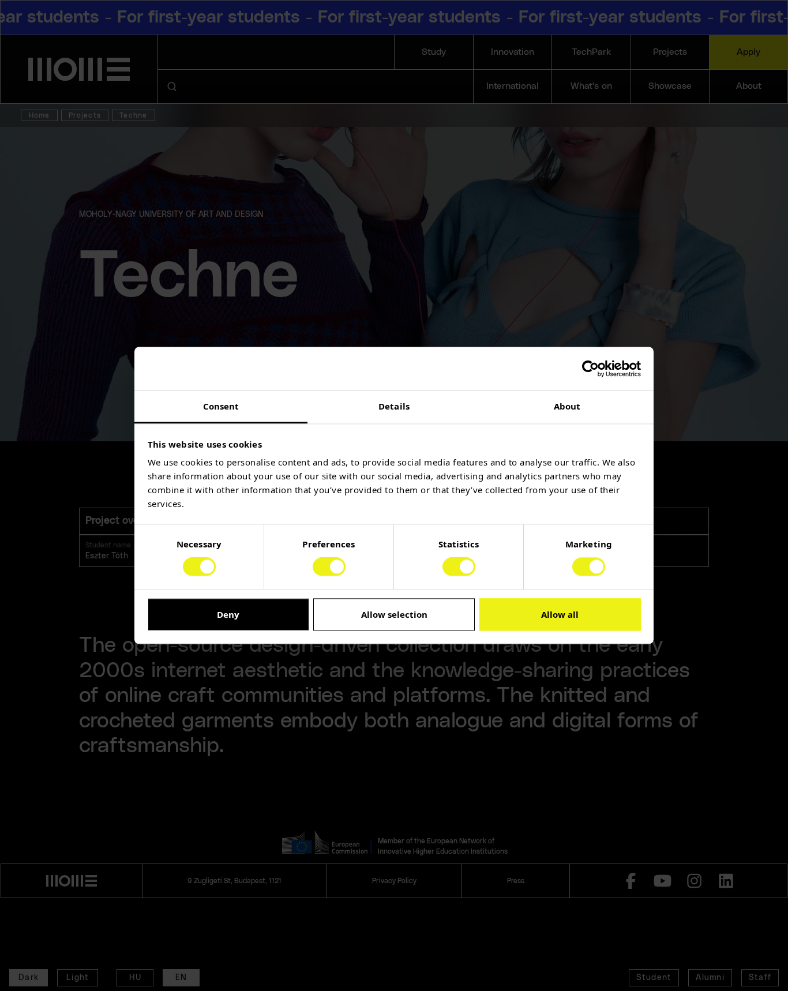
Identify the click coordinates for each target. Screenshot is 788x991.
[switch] (329, 567)
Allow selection (394, 614)
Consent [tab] (221, 406)
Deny (228, 614)
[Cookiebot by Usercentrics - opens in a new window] (590, 368)
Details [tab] (394, 406)
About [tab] (567, 406)
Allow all (560, 614)
